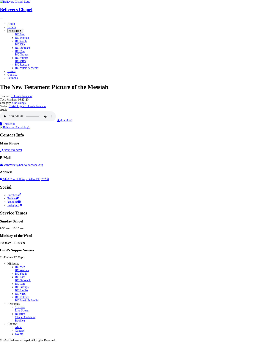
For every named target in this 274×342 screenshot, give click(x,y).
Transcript (8, 123)
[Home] (15, 127)
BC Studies (21, 290)
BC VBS (20, 293)
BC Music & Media (26, 300)
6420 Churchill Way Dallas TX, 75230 (25, 179)
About (18, 327)
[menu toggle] (1, 18)
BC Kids (20, 277)
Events (19, 333)
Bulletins (20, 313)
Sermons (20, 307)
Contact (19, 330)
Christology (19, 102)
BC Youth (21, 273)
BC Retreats (22, 297)
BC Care (20, 283)
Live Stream (22, 310)
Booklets (20, 320)
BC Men (20, 266)
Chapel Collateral (25, 317)
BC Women (22, 270)
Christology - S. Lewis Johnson (27, 106)
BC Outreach (23, 280)
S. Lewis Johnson (21, 96)
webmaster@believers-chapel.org (23, 164)
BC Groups (22, 287)
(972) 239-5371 (12, 150)
